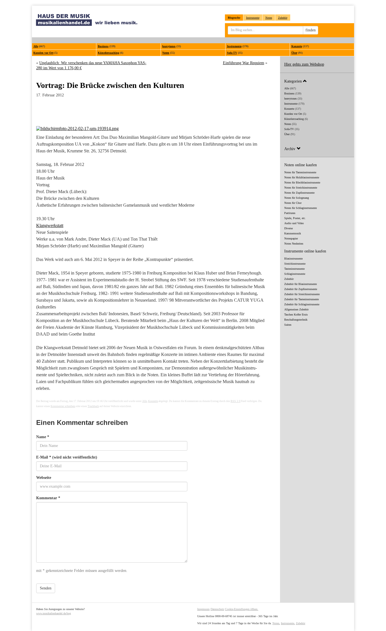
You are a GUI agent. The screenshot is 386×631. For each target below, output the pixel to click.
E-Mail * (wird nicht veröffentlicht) (66, 457)
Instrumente (252, 17)
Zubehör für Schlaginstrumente (301, 304)
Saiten (287, 324)
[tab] (317, 81)
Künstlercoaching (108, 52)
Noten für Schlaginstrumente (300, 207)
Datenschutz (217, 609)
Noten (268, 17)
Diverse (288, 228)
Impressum (203, 609)
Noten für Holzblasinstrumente (301, 177)
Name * (42, 437)
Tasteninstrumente (294, 268)
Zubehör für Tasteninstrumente (301, 299)
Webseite (43, 478)
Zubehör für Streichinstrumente (302, 294)
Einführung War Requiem (243, 63)
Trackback (93, 406)
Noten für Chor (293, 202)
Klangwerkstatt (49, 225)
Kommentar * (48, 498)
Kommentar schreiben (63, 406)
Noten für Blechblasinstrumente (302, 182)
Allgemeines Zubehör (296, 309)
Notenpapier (291, 238)
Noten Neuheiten (293, 243)
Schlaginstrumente (294, 273)
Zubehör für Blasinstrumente (300, 284)
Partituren (289, 213)
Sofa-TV (232, 52)
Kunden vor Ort (43, 52)
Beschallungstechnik (295, 319)
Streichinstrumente (294, 263)
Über (294, 52)
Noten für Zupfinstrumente (299, 192)
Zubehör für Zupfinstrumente (300, 289)
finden (310, 30)
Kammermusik (292, 233)
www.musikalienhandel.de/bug (53, 613)
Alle (35, 46)
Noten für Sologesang (296, 197)
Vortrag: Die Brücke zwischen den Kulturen (110, 85)
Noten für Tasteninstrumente (300, 172)
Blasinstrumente (293, 258)
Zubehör (282, 17)
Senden (45, 588)
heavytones (168, 46)
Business (103, 46)
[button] (317, 81)
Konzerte (296, 46)
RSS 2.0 (235, 401)
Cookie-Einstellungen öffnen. (241, 609)
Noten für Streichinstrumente (300, 187)
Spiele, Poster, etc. (295, 218)
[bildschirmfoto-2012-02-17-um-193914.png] (151, 128)
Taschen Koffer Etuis (296, 314)
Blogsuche (234, 17)
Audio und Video (294, 223)
